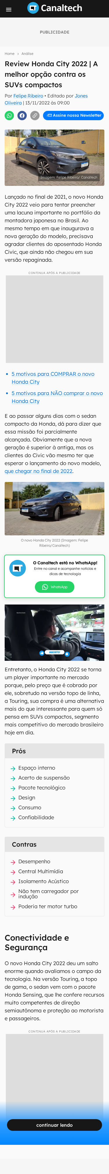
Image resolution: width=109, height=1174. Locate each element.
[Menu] (8, 9)
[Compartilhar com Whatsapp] (9, 115)
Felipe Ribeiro (28, 96)
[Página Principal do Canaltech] (54, 12)
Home (10, 53)
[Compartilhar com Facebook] (22, 115)
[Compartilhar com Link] (35, 115)
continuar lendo (54, 1125)
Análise (27, 53)
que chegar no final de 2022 (38, 471)
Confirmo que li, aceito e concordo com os (56, 127)
